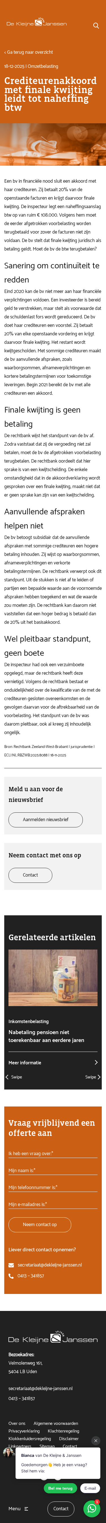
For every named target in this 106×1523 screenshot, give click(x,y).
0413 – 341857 (31, 1276)
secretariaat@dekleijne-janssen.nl (50, 1265)
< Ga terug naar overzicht (28, 52)
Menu (14, 1509)
